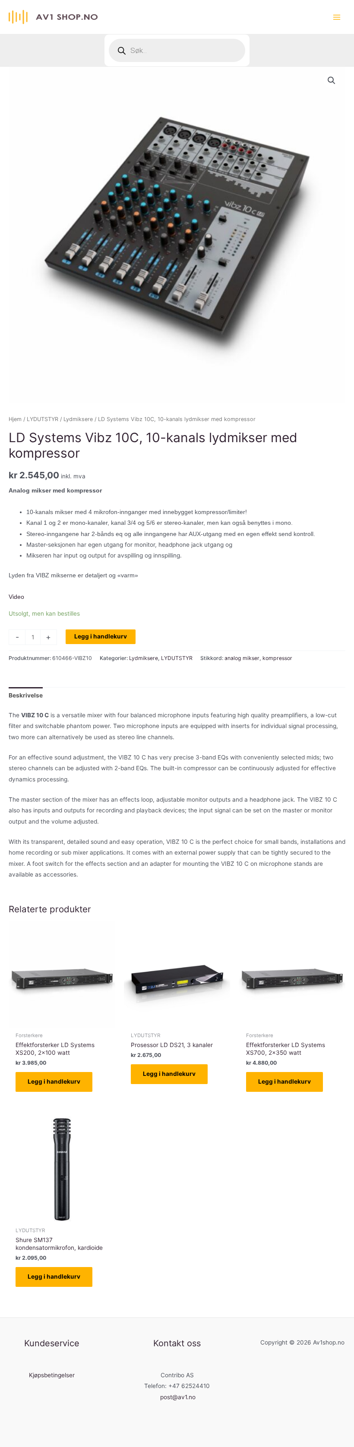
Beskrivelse (26, 695)
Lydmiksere (78, 419)
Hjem (15, 419)
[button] (331, 80)
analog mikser (241, 658)
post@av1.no (178, 1397)
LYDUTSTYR (42, 419)
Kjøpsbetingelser (52, 1375)
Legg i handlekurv (100, 636)
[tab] (26, 695)
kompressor (277, 658)
